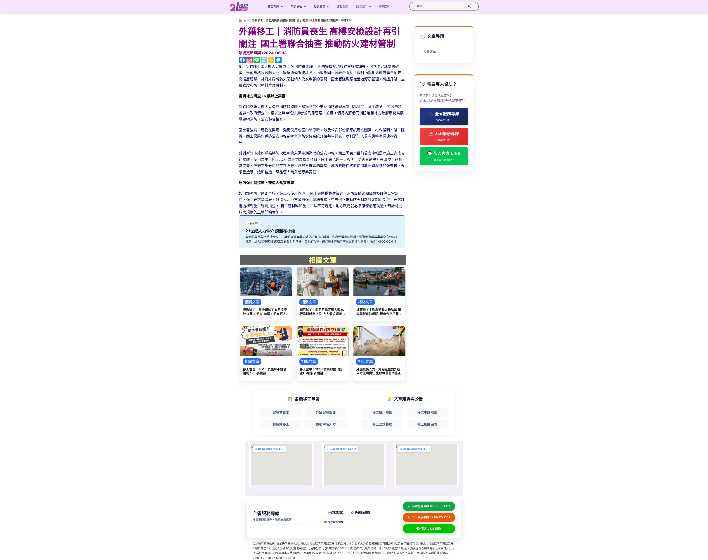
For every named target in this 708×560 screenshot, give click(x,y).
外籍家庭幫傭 (326, 412)
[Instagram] (249, 60)
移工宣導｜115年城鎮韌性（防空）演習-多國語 (321, 371)
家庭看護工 (281, 412)
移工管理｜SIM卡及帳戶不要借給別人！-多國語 (264, 371)
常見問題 (342, 6)
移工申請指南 (427, 412)
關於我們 (361, 6)
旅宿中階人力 (326, 424)
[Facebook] (242, 60)
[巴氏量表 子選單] (328, 6)
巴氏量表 (319, 6)
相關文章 (429, 51)
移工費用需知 (382, 412)
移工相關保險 (427, 424)
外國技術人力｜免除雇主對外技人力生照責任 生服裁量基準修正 (378, 371)
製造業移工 (281, 424)
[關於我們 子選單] (369, 6)
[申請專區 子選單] (305, 6)
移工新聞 (273, 6)
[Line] (257, 60)
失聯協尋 (384, 6)
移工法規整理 (382, 424)
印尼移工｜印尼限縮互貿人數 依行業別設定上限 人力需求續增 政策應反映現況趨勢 (323, 312)
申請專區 (296, 6)
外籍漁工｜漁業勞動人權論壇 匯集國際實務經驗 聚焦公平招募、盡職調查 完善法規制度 (379, 312)
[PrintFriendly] (264, 60)
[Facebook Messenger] (278, 60)
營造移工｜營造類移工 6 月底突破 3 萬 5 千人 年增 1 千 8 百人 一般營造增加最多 (265, 312)
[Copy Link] (271, 60)
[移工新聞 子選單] (282, 6)
